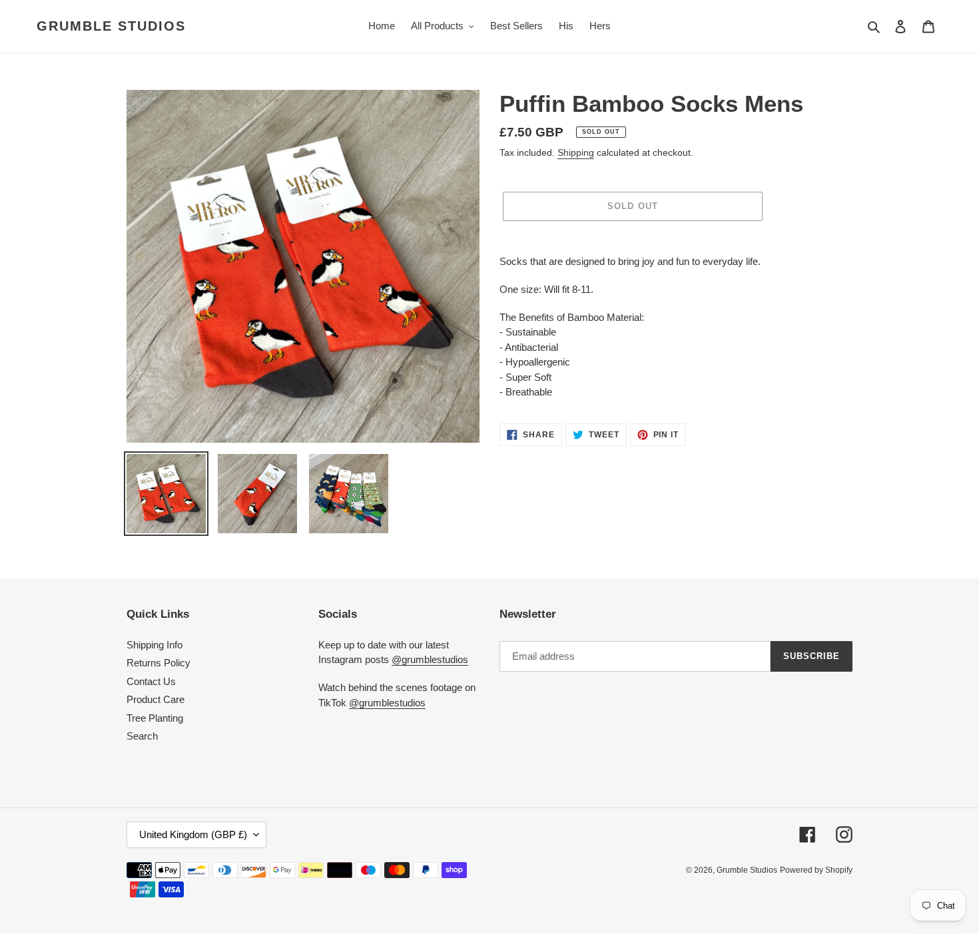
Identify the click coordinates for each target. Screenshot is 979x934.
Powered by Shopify (816, 870)
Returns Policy (158, 662)
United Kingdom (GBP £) (193, 834)
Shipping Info (154, 644)
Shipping (575, 152)
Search (142, 736)
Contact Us (151, 681)
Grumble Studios (111, 26)
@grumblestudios (430, 659)
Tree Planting (155, 718)
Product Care (155, 699)
